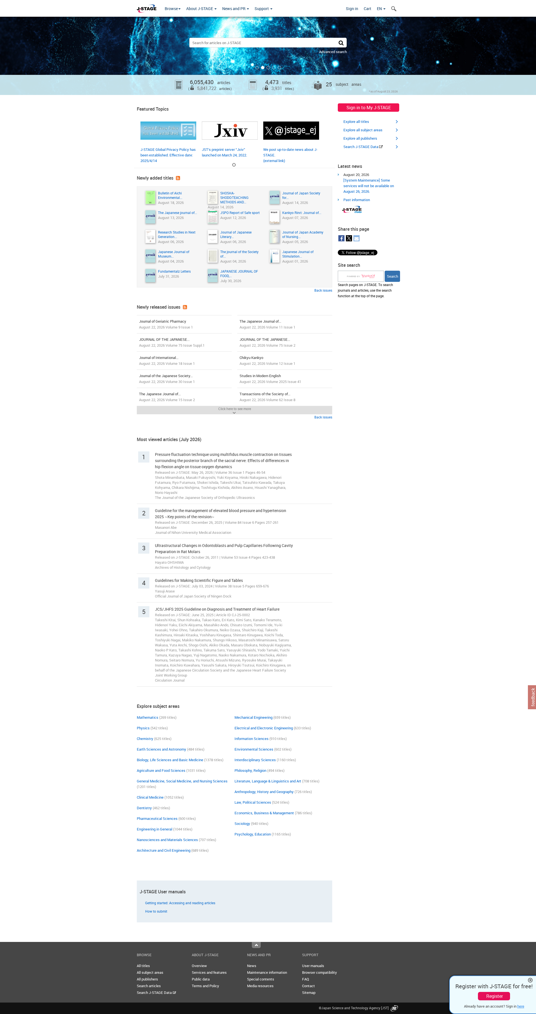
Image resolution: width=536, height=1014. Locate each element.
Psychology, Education (252, 834)
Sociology (242, 823)
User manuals (313, 965)
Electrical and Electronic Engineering (263, 727)
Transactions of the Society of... (267, 396)
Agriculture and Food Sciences (161, 770)
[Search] (341, 42)
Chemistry (145, 738)
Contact (308, 985)
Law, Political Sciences (252, 802)
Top (256, 945)
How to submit (156, 911)
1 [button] (257, 67)
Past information (356, 199)
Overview (199, 965)
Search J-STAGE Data (361, 146)
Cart (367, 8)
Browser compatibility (319, 972)
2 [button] (262, 67)
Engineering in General (154, 829)
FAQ (305, 979)
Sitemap (308, 992)
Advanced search (333, 51)
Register (494, 996)
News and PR (234, 8)
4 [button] (274, 67)
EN (380, 8)
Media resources (260, 985)
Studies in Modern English (270, 378)
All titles (143, 965)
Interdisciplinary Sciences (255, 759)
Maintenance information (267, 972)
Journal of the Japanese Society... (167, 378)
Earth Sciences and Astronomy (161, 749)
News (251, 965)
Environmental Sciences (253, 749)
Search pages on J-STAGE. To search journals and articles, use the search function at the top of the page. (365, 290)
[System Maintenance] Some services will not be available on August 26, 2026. (368, 186)
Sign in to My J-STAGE (368, 107)
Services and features (209, 972)
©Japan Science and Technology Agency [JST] (354, 1008)
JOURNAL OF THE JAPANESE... (172, 342)
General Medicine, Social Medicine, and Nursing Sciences (182, 781)
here (520, 1006)
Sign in (352, 8)
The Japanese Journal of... (267, 324)
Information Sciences (251, 738)
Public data (201, 979)
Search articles (149, 985)
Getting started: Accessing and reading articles (180, 903)
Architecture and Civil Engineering (163, 850)
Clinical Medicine (150, 797)
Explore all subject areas (362, 129)
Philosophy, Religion (250, 770)
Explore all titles (356, 121)
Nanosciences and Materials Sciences (167, 839)
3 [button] (268, 67)
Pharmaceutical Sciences (157, 818)
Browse (171, 8)
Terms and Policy (205, 985)
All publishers (147, 979)
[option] (268, 56)
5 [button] (279, 67)
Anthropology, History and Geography (264, 791)
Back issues (323, 290)
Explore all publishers (360, 138)
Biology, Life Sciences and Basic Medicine (170, 759)
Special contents (260, 979)
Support (262, 8)
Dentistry (144, 807)
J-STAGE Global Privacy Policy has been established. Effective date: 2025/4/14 (168, 155)
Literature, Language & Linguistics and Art (267, 781)
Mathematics (147, 717)
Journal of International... (167, 360)
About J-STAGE (200, 8)
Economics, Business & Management (264, 812)
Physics (143, 727)
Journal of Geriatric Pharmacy (166, 324)
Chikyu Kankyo (267, 360)
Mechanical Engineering (253, 717)
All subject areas (150, 972)
